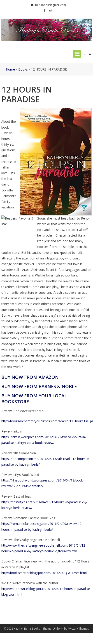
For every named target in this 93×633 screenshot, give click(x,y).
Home (10, 69)
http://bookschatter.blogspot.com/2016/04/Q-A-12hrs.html (44, 573)
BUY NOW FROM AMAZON (30, 377)
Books (23, 69)
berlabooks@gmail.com (50, 5)
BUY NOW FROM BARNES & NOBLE (39, 386)
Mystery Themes (78, 629)
